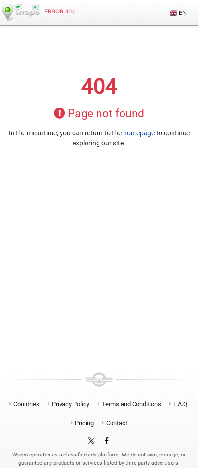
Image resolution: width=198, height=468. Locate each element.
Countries (26, 404)
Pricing (84, 423)
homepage (139, 133)
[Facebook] (107, 441)
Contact (116, 423)
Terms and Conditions (131, 404)
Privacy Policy (70, 404)
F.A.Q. (181, 404)
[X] (91, 441)
